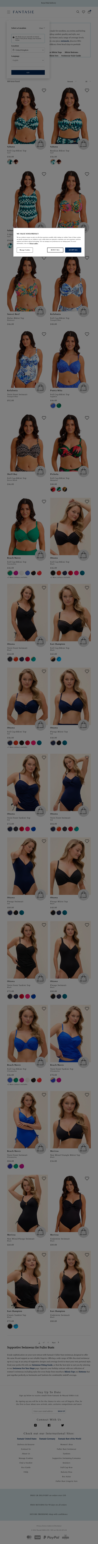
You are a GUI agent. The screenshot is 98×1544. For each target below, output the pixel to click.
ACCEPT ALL (73, 250)
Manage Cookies (25, 250)
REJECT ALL (55, 250)
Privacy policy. (34, 243)
